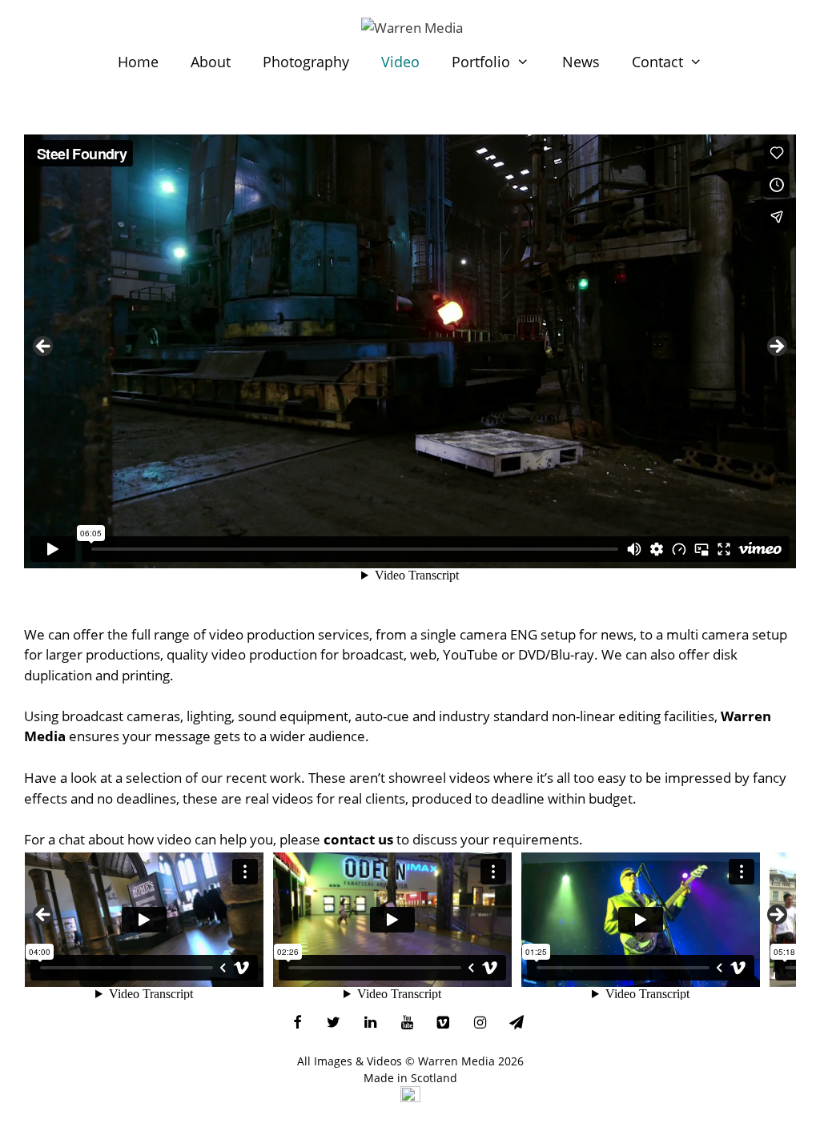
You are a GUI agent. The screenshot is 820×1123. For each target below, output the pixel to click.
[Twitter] (334, 1023)
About (211, 61)
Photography (306, 61)
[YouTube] (407, 1023)
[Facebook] (297, 1023)
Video (400, 61)
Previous (44, 347)
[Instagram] (479, 1023)
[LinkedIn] (371, 1023)
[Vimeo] (443, 1023)
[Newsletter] (516, 1023)
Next (776, 347)
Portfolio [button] (481, 61)
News (581, 61)
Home (138, 61)
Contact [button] (657, 61)
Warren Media (456, 1061)
